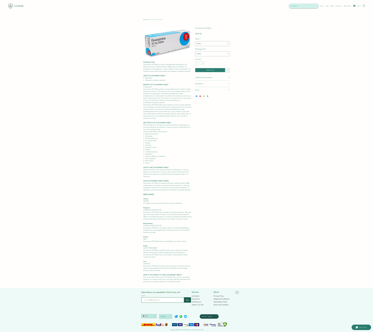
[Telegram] (185, 316)
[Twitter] (176, 316)
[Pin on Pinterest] (200, 96)
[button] (364, 5)
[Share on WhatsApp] (204, 96)
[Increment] (202, 63)
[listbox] (165, 316)
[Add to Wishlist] (228, 70)
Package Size (201, 49)
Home (145, 19)
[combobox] (212, 43)
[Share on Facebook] (196, 96)
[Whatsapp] (181, 316)
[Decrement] (197, 63)
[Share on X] (207, 96)
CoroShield (18, 5)
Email (143, 295)
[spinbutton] (199, 63)
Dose (197, 39)
